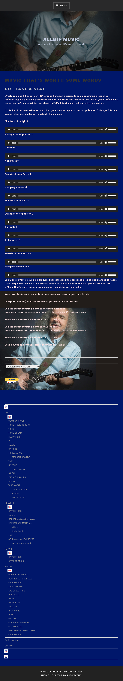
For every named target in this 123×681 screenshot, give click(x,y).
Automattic (74, 675)
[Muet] (105, 129)
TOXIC (11, 429)
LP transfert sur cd (21, 543)
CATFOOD (13, 449)
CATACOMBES (15, 511)
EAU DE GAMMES (16, 591)
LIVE (10, 535)
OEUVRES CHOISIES (18, 574)
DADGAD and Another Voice (21, 519)
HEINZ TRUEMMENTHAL (20, 523)
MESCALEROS (15, 453)
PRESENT (9, 503)
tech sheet (17, 531)
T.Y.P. (10, 461)
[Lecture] (8, 129)
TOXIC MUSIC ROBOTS (19, 425)
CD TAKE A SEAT (19, 489)
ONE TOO (12, 465)
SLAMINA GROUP (16, 421)
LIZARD (11, 445)
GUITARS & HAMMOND (19, 622)
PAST (7, 412)
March (11, 515)
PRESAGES (13, 594)
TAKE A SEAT (14, 485)
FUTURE (8, 549)
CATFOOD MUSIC (16, 561)
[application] (61, 130)
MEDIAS (9, 566)
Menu (63, 5)
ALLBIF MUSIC (61, 39)
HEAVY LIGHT (14, 437)
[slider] (112, 129)
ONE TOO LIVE (19, 469)
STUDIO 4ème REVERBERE (21, 539)
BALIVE (11, 598)
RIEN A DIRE (14, 610)
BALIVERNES (14, 602)
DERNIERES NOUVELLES (20, 578)
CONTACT (9, 645)
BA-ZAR (12, 473)
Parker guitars (12, 640)
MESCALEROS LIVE (21, 457)
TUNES (15, 493)
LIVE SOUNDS (18, 497)
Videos (15, 527)
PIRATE (11, 614)
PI (9, 441)
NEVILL (11, 481)
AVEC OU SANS (15, 586)
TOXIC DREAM (15, 433)
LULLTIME (13, 606)
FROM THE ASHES (17, 477)
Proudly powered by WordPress (61, 671)
